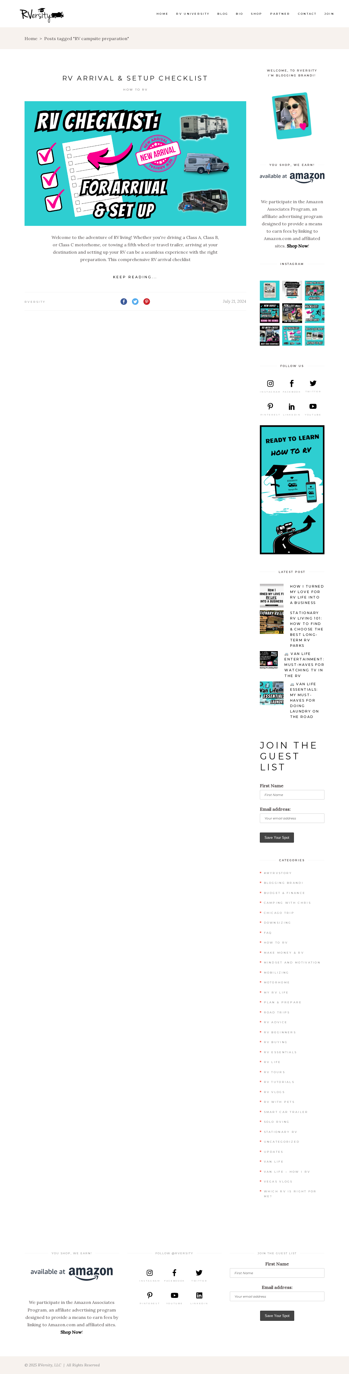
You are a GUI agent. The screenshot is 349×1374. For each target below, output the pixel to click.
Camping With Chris (287, 903)
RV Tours (274, 1072)
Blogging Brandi (284, 883)
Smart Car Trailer (286, 1112)
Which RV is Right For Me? (290, 1194)
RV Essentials (280, 1052)
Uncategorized (282, 1141)
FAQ (268, 933)
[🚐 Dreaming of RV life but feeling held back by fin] (315, 336)
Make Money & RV (284, 952)
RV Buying (276, 1042)
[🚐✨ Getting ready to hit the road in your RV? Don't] (315, 313)
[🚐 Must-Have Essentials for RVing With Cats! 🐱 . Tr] (270, 336)
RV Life (272, 1062)
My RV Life (276, 992)
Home (31, 38)
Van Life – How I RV (287, 1172)
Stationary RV (281, 1132)
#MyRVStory (278, 873)
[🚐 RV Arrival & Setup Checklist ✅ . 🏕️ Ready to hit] (292, 336)
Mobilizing (276, 972)
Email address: (275, 809)
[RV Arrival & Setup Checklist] (135, 163)
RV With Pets (279, 1102)
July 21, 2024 (234, 301)
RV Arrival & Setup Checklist (135, 78)
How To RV (135, 89)
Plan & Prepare (283, 1002)
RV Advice (276, 1022)
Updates (274, 1152)
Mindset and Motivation (292, 962)
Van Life (274, 1161)
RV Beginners (280, 1032)
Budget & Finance (285, 893)
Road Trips (277, 1012)
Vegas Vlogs (278, 1181)
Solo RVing (277, 1122)
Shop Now (297, 246)
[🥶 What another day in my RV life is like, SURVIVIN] (292, 291)
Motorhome (277, 982)
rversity (35, 302)
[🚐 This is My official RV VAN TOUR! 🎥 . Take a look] (315, 291)
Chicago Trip (279, 913)
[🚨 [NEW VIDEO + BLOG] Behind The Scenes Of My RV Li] (270, 313)
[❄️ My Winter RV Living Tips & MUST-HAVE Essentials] (270, 291)
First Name (272, 785)
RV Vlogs (274, 1092)
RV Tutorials (279, 1082)
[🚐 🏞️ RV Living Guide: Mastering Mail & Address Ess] (292, 313)
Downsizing (277, 922)
